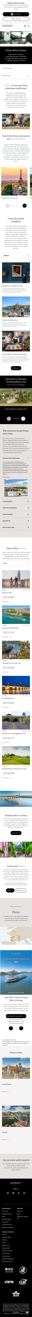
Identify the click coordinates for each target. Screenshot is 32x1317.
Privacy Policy (6, 1253)
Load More (15, 368)
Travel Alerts (5, 1222)
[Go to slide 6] (18, 205)
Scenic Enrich (6, 521)
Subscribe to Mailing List (22, 1217)
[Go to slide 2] (13, 205)
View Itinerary (5, 601)
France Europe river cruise (16, 558)
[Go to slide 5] (17, 205)
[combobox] (16, 255)
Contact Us (5, 1211)
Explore (4, 1091)
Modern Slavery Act (7, 1261)
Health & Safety (6, 1219)
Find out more (6, 477)
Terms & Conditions (7, 1250)
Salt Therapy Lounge (8, 527)
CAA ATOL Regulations (8, 1259)
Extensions (19, 890)
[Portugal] (16, 1116)
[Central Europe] (16, 1068)
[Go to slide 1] (13, 418)
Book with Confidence (8, 1227)
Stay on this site (16, 19)
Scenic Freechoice (8, 514)
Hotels (9, 890)
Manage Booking (6, 1214)
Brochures (19, 1211)
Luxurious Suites (7, 501)
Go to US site (17, 14)
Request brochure (15, 1021)
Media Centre (5, 1245)
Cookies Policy (6, 1256)
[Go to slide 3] (14, 205)
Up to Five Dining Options (10, 508)
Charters (4, 1240)
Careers (4, 1242)
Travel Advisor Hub (7, 1224)
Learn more (15, 833)
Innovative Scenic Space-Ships (11, 458)
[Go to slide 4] (17, 418)
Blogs (18, 1214)
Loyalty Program (6, 1237)
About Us (4, 1234)
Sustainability (6, 1248)
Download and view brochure (15, 1016)
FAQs (3, 1216)
